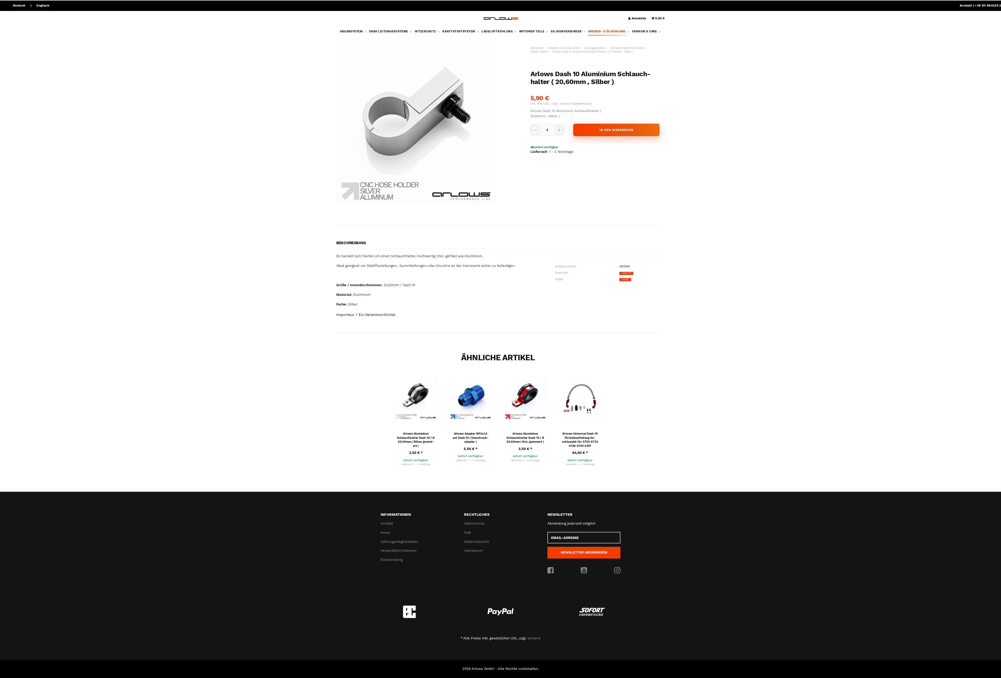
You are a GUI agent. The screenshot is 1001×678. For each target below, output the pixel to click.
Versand (565, 103)
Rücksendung (392, 560)
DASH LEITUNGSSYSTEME (389, 31)
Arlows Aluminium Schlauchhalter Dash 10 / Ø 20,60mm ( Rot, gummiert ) (525, 437)
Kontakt (966, 5)
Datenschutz (474, 523)
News (385, 533)
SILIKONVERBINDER (566, 31)
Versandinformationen (399, 551)
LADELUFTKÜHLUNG (497, 31)
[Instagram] (617, 570)
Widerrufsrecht (476, 542)
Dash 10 (626, 273)
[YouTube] (584, 570)
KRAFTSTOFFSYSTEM (459, 31)
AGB (467, 533)
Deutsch (19, 5)
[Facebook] (550, 570)
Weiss (625, 279)
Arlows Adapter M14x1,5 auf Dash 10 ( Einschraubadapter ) (470, 437)
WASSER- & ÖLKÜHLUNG (607, 31)
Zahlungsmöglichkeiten (399, 542)
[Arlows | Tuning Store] (501, 18)
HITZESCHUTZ (426, 31)
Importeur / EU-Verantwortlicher (366, 315)
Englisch (42, 5)
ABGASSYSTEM (351, 31)
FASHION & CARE (645, 31)
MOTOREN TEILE (532, 31)
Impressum (473, 551)
